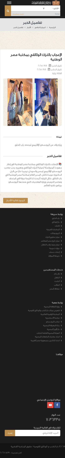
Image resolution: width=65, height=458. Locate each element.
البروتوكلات (54, 233)
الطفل (56, 277)
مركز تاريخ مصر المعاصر (50, 241)
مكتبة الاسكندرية (52, 318)
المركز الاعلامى (40, 27)
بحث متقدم (18, 13)
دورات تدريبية (54, 248)
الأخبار (29, 27)
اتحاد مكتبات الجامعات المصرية (47, 336)
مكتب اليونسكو (52, 321)
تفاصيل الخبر (18, 27)
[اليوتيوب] (50, 405)
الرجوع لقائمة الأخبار (15, 200)
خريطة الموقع (54, 256)
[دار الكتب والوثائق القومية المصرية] (45, 2)
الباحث (56, 281)
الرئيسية (52, 27)
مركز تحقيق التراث (52, 237)
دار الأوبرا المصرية (53, 329)
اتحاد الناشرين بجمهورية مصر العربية (45, 340)
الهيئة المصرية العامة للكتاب (48, 333)
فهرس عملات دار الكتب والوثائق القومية (43, 310)
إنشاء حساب (54, 252)
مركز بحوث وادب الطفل (50, 244)
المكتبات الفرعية (53, 229)
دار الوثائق (55, 222)
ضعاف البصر (54, 289)
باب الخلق (55, 218)
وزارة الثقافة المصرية (51, 306)
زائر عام (56, 273)
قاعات (57, 226)
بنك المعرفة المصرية (51, 325)
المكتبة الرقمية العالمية (50, 314)
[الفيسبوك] (57, 405)
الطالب (56, 285)
